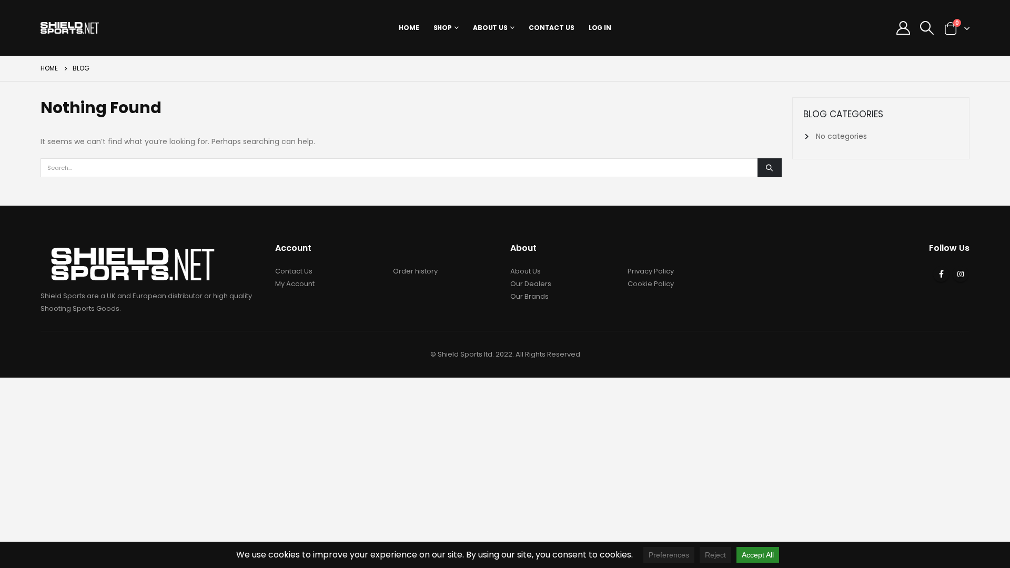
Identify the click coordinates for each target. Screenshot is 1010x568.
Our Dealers (530, 284)
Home (409, 27)
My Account (295, 284)
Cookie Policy (651, 284)
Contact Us (551, 27)
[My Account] (903, 28)
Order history (415, 271)
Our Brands (529, 296)
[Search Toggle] (926, 28)
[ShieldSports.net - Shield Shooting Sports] (70, 28)
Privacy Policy (651, 271)
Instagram (960, 274)
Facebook (941, 274)
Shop (442, 27)
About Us (490, 27)
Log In (600, 27)
